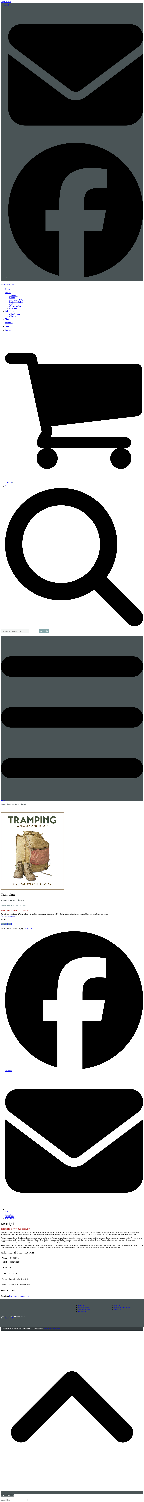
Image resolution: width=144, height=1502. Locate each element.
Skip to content (6, 2)
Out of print (15, 804)
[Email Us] (75, 142)
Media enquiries (83, 1311)
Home (3, 804)
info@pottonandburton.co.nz (11, 1318)
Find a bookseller (83, 1307)
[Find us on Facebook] (75, 277)
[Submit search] (27, 1500)
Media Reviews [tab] (10, 1219)
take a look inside (6, 924)
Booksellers (82, 1305)
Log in (6, 5)
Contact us (117, 1309)
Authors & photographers (122, 1307)
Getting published (84, 1309)
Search (3, 1500)
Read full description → (9, 916)
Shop (8, 804)
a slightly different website (52, 1328)
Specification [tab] (9, 1217)
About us (117, 1305)
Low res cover (24, 1296)
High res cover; (14, 1296)
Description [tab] (9, 1215)
